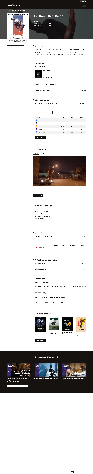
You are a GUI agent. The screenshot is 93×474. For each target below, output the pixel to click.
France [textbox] (37, 112)
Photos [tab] (36, 153)
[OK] (72, 472)
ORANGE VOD (41, 126)
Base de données (54, 5)
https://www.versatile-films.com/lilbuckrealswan (50, 297)
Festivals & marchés (44, 5)
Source (79, 140)
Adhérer (80, 5)
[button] (84, 159)
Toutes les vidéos (22, 385)
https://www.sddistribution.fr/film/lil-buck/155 (49, 303)
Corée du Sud (42, 247)
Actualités (36, 5)
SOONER (40, 129)
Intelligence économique (65, 5)
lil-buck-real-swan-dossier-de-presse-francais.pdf (50, 286)
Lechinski (50, 21)
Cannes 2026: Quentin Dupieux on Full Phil (45, 379)
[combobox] (44, 112)
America (37, 334)
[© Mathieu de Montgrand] (59, 171)
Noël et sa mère (67, 332)
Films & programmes (27, 5)
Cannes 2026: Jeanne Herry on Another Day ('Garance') (18, 379)
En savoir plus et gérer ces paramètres (13, 473)
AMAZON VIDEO (42, 119)
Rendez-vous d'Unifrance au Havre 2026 (54, 1)
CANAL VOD (41, 123)
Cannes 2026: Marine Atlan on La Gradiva (74, 378)
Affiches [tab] (43, 153)
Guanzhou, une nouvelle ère (53, 332)
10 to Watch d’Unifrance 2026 (68, 1)
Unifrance (74, 5)
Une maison (79, 334)
